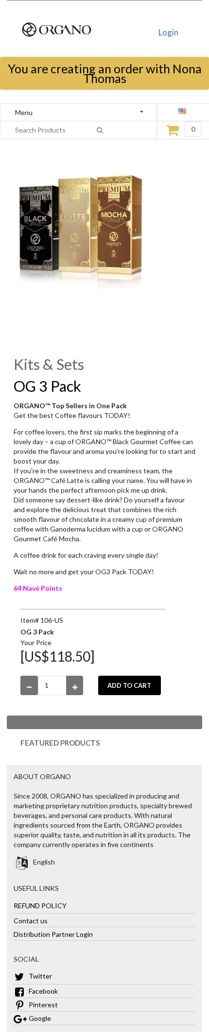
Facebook (42, 991)
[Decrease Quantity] (29, 685)
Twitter (39, 976)
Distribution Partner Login (53, 934)
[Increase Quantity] (75, 685)
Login (168, 32)
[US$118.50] (57, 656)
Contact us (31, 920)
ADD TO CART (129, 685)
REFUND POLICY (40, 905)
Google (39, 1018)
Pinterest (42, 1004)
